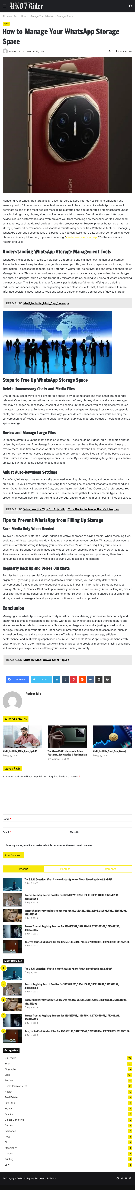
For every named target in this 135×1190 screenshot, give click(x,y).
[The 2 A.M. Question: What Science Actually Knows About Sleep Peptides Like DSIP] (12, 884)
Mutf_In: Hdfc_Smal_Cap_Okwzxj (109, 751)
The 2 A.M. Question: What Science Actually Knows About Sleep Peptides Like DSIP (68, 879)
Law (7, 1164)
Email (7, 832)
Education (10, 1131)
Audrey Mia (33, 693)
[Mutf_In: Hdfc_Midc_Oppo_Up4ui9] (22, 736)
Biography (10, 1069)
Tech (16, 16)
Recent (23, 869)
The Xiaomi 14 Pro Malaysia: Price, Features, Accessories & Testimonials (67, 753)
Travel (8, 1108)
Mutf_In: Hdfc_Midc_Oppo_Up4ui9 (20, 751)
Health (8, 1091)
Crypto (8, 1153)
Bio (6, 1142)
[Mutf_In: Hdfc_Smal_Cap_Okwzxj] (112, 736)
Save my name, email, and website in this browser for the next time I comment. (50, 845)
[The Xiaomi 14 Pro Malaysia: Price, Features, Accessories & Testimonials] (67, 736)
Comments (109, 869)
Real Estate (11, 1097)
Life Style (10, 1102)
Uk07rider (10, 1058)
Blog (7, 1074)
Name (7, 819)
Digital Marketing (14, 1119)
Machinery (11, 1147)
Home (8, 16)
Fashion (9, 1114)
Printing (9, 1159)
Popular (65, 869)
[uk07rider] (26, 5)
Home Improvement (16, 1086)
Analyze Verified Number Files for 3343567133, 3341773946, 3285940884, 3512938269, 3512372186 (77, 942)
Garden (9, 1125)
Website (74, 832)
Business (10, 1080)
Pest (7, 1136)
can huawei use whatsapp (82, 237)
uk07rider (51, 1178)
